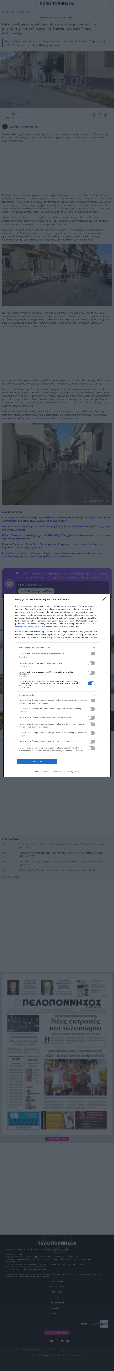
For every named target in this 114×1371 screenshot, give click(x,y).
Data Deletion (41, 771)
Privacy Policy (73, 771)
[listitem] (57, 647)
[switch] (91, 653)
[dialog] (57, 685)
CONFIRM (37, 762)
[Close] (105, 599)
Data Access (57, 771)
